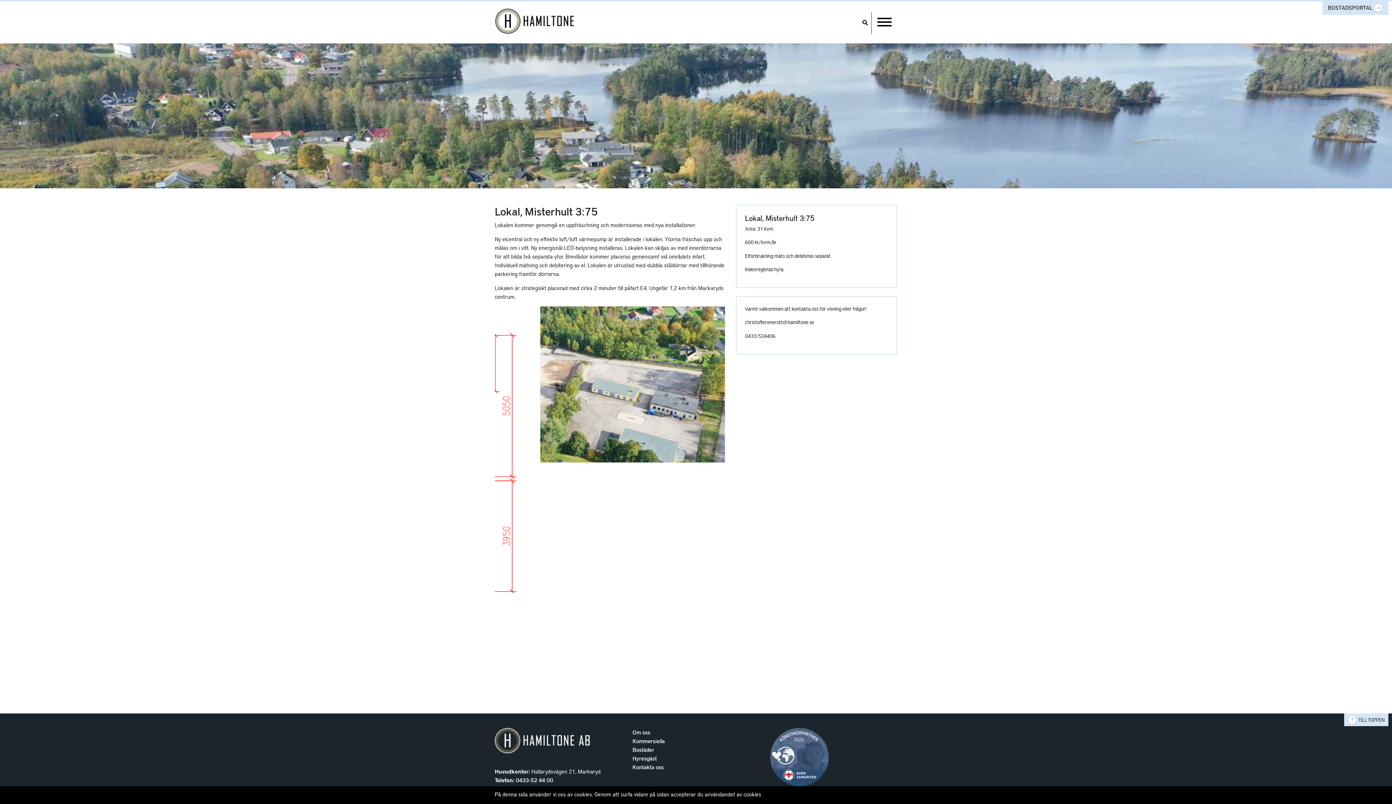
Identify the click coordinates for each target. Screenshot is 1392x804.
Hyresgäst (645, 758)
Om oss (641, 732)
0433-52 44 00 (534, 780)
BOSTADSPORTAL (1351, 7)
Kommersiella (649, 741)
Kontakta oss (648, 767)
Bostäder (643, 749)
